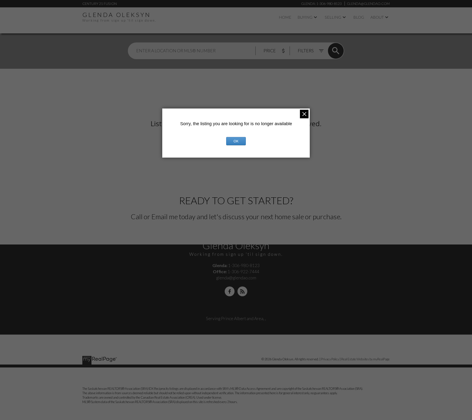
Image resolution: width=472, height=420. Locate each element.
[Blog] (242, 291)
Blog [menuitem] (358, 17)
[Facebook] (230, 291)
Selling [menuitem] (333, 17)
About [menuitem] (377, 17)
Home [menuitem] (285, 17)
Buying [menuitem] (304, 17)
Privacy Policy (330, 359)
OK (236, 141)
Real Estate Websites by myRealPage (365, 359)
